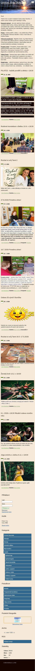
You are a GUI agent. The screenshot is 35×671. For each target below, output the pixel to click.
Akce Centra (17, 119)
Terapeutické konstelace (11, 592)
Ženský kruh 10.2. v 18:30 (11, 374)
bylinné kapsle (10, 559)
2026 (11, 632)
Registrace (4, 510)
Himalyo (6, 538)
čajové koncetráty (10, 562)
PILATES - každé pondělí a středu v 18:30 (17, 71)
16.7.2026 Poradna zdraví (11, 250)
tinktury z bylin (10, 572)
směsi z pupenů (10, 569)
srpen (7, 632)
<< (4, 632)
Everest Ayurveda (9, 535)
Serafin (6, 552)
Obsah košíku (5, 525)
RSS (15, 662)
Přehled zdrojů (8, 641)
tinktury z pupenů (10, 575)
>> (14, 632)
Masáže (6, 588)
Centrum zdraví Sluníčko (12, 2)
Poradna (29, 242)
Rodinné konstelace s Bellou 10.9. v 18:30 (17, 126)
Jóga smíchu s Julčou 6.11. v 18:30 (14, 455)
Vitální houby (9, 579)
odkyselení (9, 565)
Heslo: (3, 504)
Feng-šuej (7, 598)
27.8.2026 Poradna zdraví (11, 200)
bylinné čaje (9, 555)
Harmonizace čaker (9, 595)
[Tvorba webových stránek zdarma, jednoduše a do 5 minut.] (13, 662)
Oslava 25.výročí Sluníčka (11, 297)
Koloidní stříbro (8, 545)
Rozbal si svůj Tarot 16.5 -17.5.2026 (15, 337)
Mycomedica (7, 548)
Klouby (6, 542)
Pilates (6, 605)
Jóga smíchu (7, 602)
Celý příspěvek (5, 119)
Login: (3, 500)
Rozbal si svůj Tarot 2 (9, 160)
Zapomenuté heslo (6, 512)
